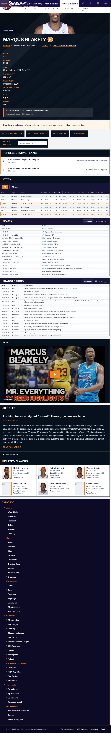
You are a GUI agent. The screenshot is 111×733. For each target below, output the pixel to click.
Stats (10, 551)
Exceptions (12, 594)
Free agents (13, 655)
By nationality (13, 689)
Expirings (12, 599)
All (5, 187)
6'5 (4, 56)
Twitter (11, 525)
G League (12, 577)
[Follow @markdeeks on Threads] (82, 3)
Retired (6, 45)
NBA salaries (11, 581)
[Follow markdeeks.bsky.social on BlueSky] (98, 3)
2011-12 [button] (3, 207)
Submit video (8, 399)
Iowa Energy (25, 200)
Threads (11, 529)
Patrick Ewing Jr (71, 311)
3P (69, 192)
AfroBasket (12, 681)
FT (83, 192)
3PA (74, 192)
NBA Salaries (51, 4)
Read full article (12, 447)
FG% (64, 192)
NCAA (50, 229)
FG (55, 192)
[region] (55, 203)
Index (10, 586)
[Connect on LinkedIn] (105, 3)
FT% (92, 192)
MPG (46, 192)
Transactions (13, 573)
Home (4, 4)
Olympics (12, 668)
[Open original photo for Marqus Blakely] (55, 17)
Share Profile (59, 134)
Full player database (37, 134)
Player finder (11, 685)
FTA (88, 192)
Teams (10, 542)
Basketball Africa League (18, 642)
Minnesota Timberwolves (50, 265)
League (13, 192)
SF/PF (45, 45)
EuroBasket (13, 676)
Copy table (88, 221)
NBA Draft (12, 555)
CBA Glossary (34, 4)
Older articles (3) (11, 454)
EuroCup (11, 629)
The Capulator (17, 4)
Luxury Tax (12, 603)
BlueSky (11, 534)
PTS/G (51, 192)
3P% (78, 192)
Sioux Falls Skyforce (28, 210)
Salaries (11, 547)
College (11, 650)
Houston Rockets (47, 244)
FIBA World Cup (15, 672)
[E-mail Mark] (82, 10)
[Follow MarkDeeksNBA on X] (90, 3)
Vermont (7, 90)
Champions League (16, 633)
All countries (13, 620)
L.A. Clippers (46, 232)
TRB (106, 192)
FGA (59, 192)
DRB (102, 192)
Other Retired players (12, 134)
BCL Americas (14, 646)
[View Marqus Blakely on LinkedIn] (50, 39)
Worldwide (10, 616)
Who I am (12, 517)
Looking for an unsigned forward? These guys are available (44, 416)
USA (9, 77)
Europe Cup (13, 637)
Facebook (12, 521)
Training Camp (14, 564)
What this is (13, 512)
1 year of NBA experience (64, 45)
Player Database (69, 4)
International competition (16, 663)
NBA (7, 538)
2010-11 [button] (3, 196)
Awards (11, 568)
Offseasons (12, 560)
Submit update (79, 134)
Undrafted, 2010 (11, 84)
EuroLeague (13, 624)
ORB (97, 192)
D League (15, 187)
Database (9, 508)
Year (2, 192)
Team (23, 192)
